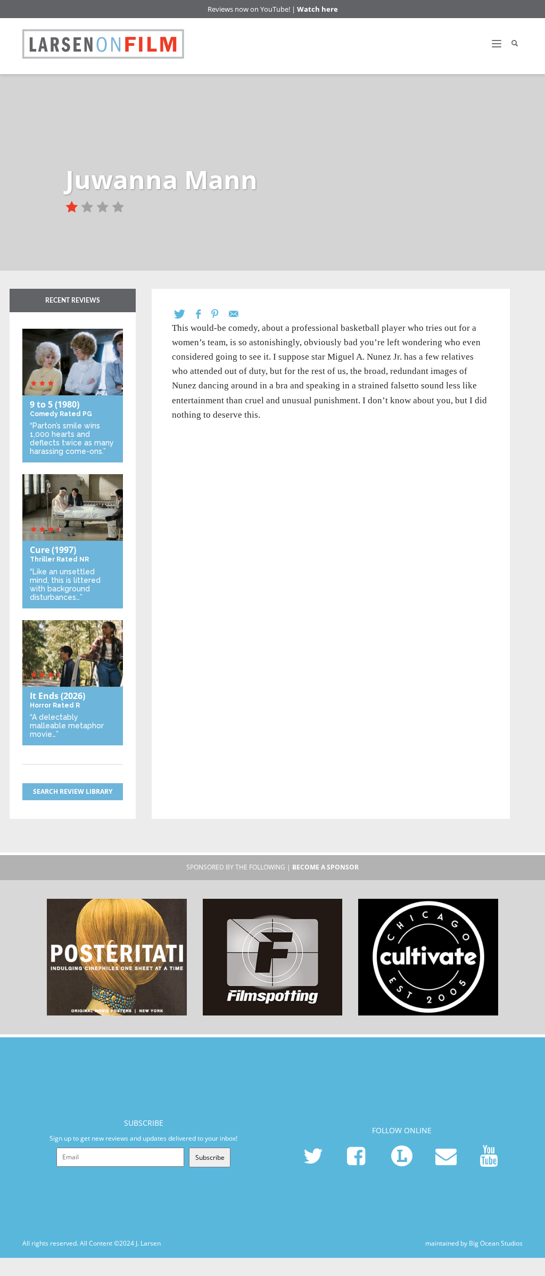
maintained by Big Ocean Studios (474, 1243)
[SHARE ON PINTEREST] (220, 314)
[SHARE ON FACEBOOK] (203, 314)
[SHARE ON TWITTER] (185, 314)
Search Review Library (72, 791)
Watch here (317, 9)
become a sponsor (325, 867)
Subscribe (210, 1157)
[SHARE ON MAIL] (239, 314)
